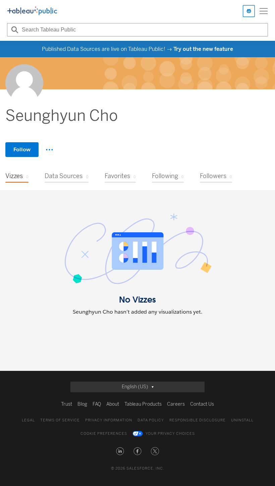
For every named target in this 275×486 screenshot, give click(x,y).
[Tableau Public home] (32, 11)
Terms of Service (60, 420)
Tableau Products (143, 404)
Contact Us (202, 404)
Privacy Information (108, 420)
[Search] (13, 29)
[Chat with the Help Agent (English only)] (249, 11)
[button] (120, 451)
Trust (66, 404)
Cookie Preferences (103, 433)
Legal (28, 420)
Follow (22, 149)
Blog (82, 404)
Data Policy (151, 420)
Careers (176, 404)
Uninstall (242, 420)
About (112, 404)
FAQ (97, 404)
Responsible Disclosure (197, 420)
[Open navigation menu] (264, 11)
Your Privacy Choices (170, 433)
